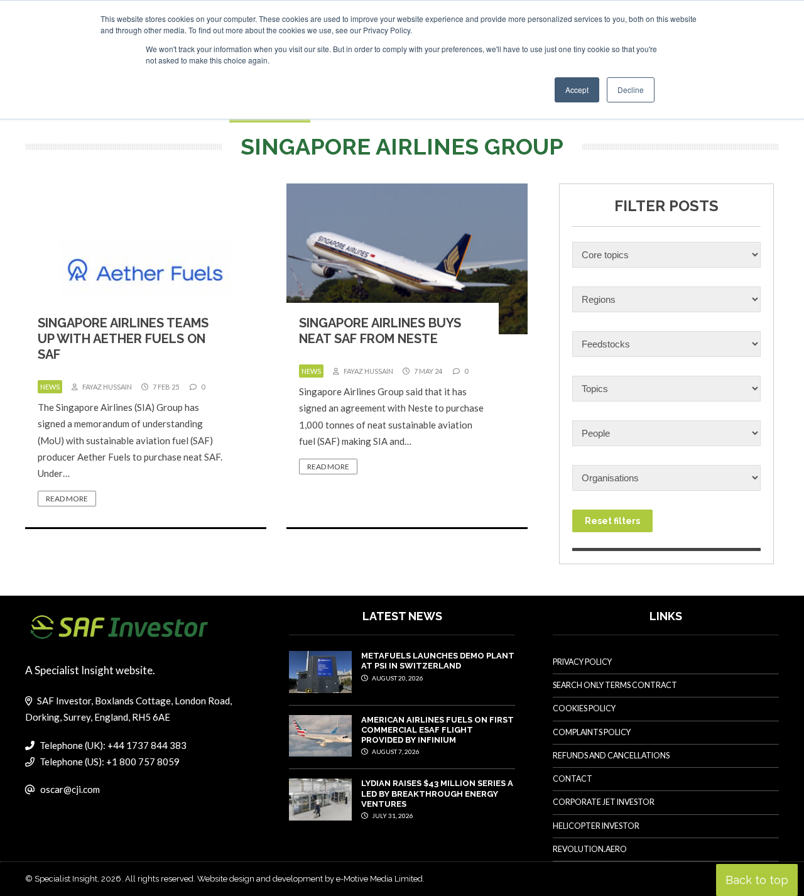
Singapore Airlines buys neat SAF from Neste (380, 330)
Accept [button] (577, 89)
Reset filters (612, 521)
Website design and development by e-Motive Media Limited (310, 878)
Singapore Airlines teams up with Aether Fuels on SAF (123, 338)
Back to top (756, 880)
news (50, 387)
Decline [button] (630, 89)
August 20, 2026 (397, 678)
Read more (67, 498)
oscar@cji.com (70, 789)
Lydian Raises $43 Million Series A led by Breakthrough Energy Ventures (437, 794)
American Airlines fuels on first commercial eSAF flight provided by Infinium (437, 730)
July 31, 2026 (392, 815)
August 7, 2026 (395, 751)
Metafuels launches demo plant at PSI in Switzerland (437, 660)
